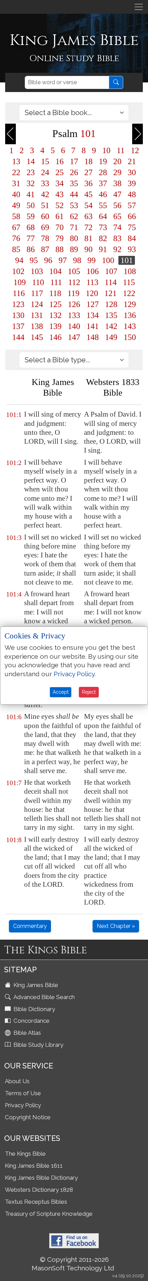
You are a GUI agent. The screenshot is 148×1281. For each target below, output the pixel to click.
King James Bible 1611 (34, 1165)
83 (117, 238)
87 (45, 249)
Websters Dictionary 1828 (39, 1189)
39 (132, 183)
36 (88, 183)
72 (88, 227)
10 (106, 150)
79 (59, 238)
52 (59, 205)
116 (19, 293)
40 (16, 194)
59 (30, 216)
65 (117, 216)
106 (92, 271)
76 (16, 238)
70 (59, 227)
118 (55, 293)
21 (132, 161)
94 (19, 260)
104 (55, 271)
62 (74, 216)
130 (18, 315)
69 (45, 227)
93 (132, 249)
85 (16, 249)
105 (74, 271)
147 (74, 337)
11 (121, 150)
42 (45, 194)
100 (108, 260)
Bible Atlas (26, 1032)
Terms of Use (23, 1093)
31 (16, 183)
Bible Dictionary (33, 1009)
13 (16, 161)
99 (91, 260)
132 (55, 315)
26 (74, 172)
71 (74, 227)
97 (62, 260)
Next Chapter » (116, 926)
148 (92, 337)
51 (45, 205)
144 (18, 337)
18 (88, 161)
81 (88, 238)
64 (103, 216)
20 (117, 161)
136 (129, 315)
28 (103, 172)
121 (110, 293)
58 (16, 216)
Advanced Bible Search (43, 997)
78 (45, 238)
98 (77, 260)
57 (132, 205)
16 (59, 161)
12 (135, 150)
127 (92, 304)
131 (37, 315)
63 (88, 216)
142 (111, 326)
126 (74, 304)
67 (16, 227)
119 (73, 293)
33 (45, 183)
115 (129, 282)
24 (45, 172)
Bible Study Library (38, 1044)
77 (30, 238)
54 (88, 205)
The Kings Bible (25, 1153)
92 (117, 249)
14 (30, 161)
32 (30, 183)
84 (132, 238)
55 (103, 205)
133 (74, 315)
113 (92, 282)
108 (129, 271)
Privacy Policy (23, 1105)
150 (129, 337)
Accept (60, 692)
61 (59, 216)
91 (103, 249)
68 (30, 227)
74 (117, 227)
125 (55, 304)
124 (37, 304)
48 (132, 194)
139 (55, 326)
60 (45, 216)
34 (59, 183)
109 (19, 282)
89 (74, 249)
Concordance (31, 1020)
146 (55, 337)
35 (74, 183)
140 (74, 326)
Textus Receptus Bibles (36, 1201)
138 (37, 326)
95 (34, 260)
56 (117, 205)
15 (45, 161)
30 (132, 172)
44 (74, 194)
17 (74, 161)
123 (18, 304)
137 (18, 326)
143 (129, 326)
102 (18, 271)
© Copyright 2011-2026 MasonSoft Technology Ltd (73, 1264)
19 (103, 161)
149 (111, 337)
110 (38, 282)
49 (16, 205)
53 (74, 205)
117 (37, 293)
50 (30, 205)
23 (30, 172)
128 (111, 304)
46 (103, 194)
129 (129, 304)
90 (88, 249)
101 (126, 260)
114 (111, 282)
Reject (89, 692)
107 (111, 271)
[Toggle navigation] (138, 6)
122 (129, 293)
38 (117, 183)
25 (59, 172)
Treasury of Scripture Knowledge (49, 1213)
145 (37, 337)
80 (74, 238)
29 (117, 172)
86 (30, 249)
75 (132, 227)
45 (88, 194)
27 (88, 172)
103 (37, 271)
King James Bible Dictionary (41, 1177)
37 (103, 183)
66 (132, 216)
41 (30, 194)
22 (16, 172)
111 (56, 282)
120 (92, 293)
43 (59, 194)
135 (111, 315)
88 (59, 249)
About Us (17, 1081)
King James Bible (35, 985)
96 (48, 260)
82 (103, 238)
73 (103, 227)
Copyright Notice (28, 1117)
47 (117, 194)
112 (74, 282)
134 (92, 315)
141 (92, 326)
